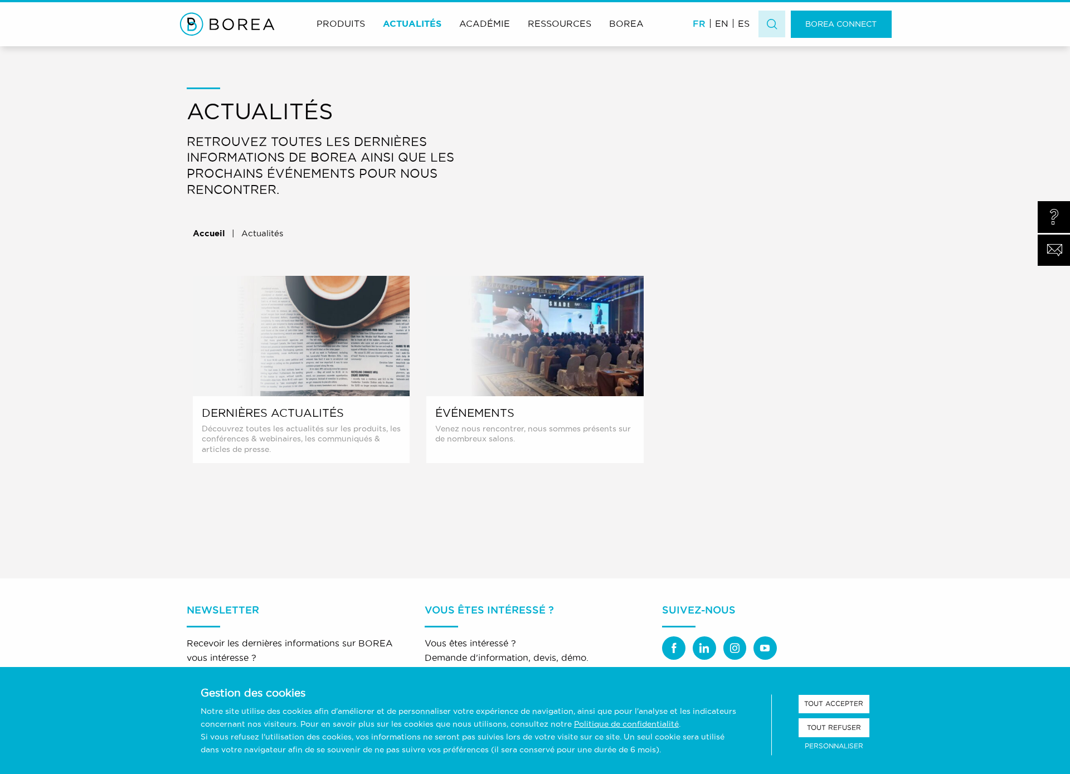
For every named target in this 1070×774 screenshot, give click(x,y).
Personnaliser (834, 745)
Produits (341, 23)
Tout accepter (833, 703)
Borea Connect (841, 24)
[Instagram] (735, 648)
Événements (474, 413)
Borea (626, 23)
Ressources (559, 23)
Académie (484, 23)
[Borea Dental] (227, 24)
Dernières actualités (273, 413)
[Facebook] (673, 648)
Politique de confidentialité (626, 723)
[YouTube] (765, 648)
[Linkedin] (704, 648)
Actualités (412, 23)
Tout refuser (834, 727)
